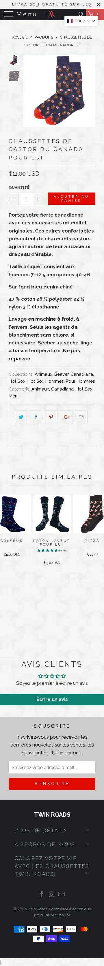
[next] (90, 91)
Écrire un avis (52, 699)
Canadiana (81, 374)
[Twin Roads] (52, 14)
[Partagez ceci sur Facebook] (36, 417)
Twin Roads (37, 909)
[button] (47, 550)
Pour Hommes (80, 381)
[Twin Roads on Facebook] (41, 894)
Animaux (43, 374)
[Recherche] (81, 14)
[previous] (29, 91)
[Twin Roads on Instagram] (51, 894)
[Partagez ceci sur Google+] (66, 417)
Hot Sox (17, 381)
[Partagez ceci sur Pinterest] (51, 417)
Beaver (61, 374)
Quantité (19, 187)
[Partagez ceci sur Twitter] (21, 417)
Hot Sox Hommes (45, 381)
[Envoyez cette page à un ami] (81, 417)
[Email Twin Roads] (61, 894)
